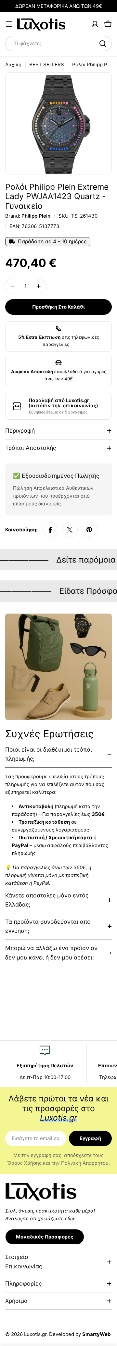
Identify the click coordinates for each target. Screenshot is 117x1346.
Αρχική (13, 64)
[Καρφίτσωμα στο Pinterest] (89, 530)
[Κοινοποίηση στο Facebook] (50, 530)
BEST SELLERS (46, 64)
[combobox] (58, 43)
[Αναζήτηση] (103, 43)
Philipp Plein (35, 216)
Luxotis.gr (35, 1334)
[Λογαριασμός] (95, 24)
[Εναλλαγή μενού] (9, 24)
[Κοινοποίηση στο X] (70, 530)
